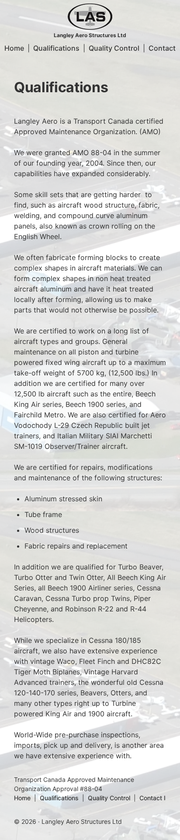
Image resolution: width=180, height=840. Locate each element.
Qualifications (56, 48)
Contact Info (157, 798)
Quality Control (114, 48)
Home (14, 48)
